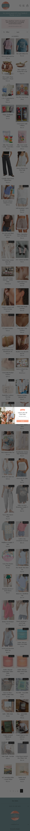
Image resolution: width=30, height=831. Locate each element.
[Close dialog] (29, 407)
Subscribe (22, 421)
